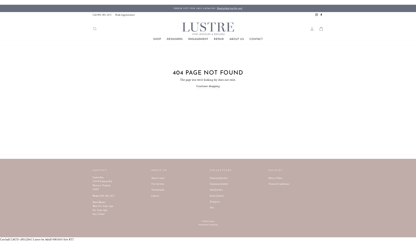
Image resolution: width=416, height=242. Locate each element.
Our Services (157, 184)
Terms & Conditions (278, 184)
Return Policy (275, 178)
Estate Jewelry (217, 195)
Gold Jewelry (216, 189)
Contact (256, 39)
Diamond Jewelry (219, 178)
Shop (157, 39)
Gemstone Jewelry (219, 184)
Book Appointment (125, 14)
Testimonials (157, 189)
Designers (175, 39)
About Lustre (158, 178)
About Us (236, 39)
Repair (219, 39)
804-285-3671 (107, 195)
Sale (212, 207)
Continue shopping (208, 86)
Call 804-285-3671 (102, 14)
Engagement (198, 39)
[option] (208, 8)
